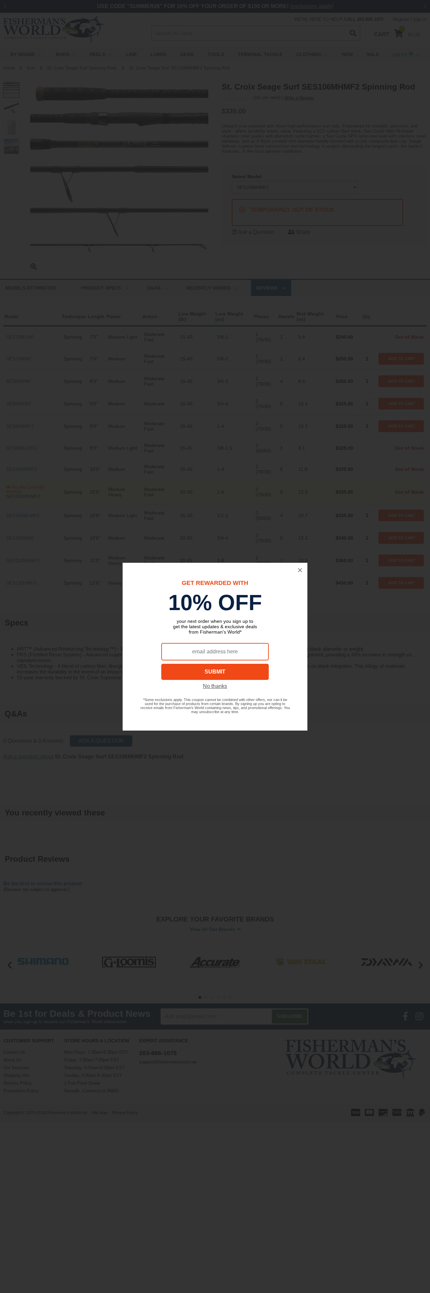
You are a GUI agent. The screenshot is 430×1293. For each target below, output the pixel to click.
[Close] (300, 570)
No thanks (215, 686)
